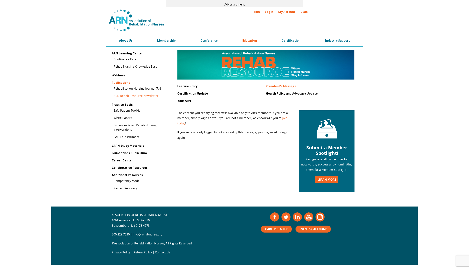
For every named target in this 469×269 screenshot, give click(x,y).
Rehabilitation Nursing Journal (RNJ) (138, 88)
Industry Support (337, 40)
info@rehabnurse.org (148, 234)
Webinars (118, 75)
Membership (166, 40)
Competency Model (127, 181)
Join (257, 12)
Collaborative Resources (129, 168)
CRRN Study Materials (128, 146)
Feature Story (187, 86)
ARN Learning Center (127, 53)
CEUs (304, 12)
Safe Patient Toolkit (127, 110)
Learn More (326, 180)
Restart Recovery (125, 188)
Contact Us (162, 252)
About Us (125, 40)
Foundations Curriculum (129, 153)
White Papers (123, 118)
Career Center (122, 160)
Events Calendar (313, 229)
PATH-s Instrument (126, 137)
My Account (286, 12)
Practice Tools (122, 105)
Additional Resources (127, 175)
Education (249, 40)
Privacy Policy (121, 252)
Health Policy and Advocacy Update (292, 93)
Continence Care (125, 59)
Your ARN (184, 101)
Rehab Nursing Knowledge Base (135, 67)
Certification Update (192, 93)
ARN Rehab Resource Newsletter (136, 96)
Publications (121, 83)
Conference (209, 40)
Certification (291, 40)
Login (269, 12)
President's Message (281, 86)
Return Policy (143, 252)
